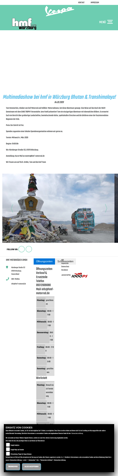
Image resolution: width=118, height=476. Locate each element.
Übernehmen (13, 466)
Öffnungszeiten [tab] (44, 261)
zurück (9, 170)
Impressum (95, 2)
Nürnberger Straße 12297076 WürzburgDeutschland (18, 271)
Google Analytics (15, 445)
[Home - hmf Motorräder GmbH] (59, 11)
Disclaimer (64, 270)
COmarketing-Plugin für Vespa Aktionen (21, 454)
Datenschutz (65, 266)
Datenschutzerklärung (77, 433)
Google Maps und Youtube (17, 450)
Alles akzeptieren (31, 466)
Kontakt (81, 2)
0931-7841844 (15, 279)
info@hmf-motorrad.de (18, 283)
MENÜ (102, 22)
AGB (62, 260)
